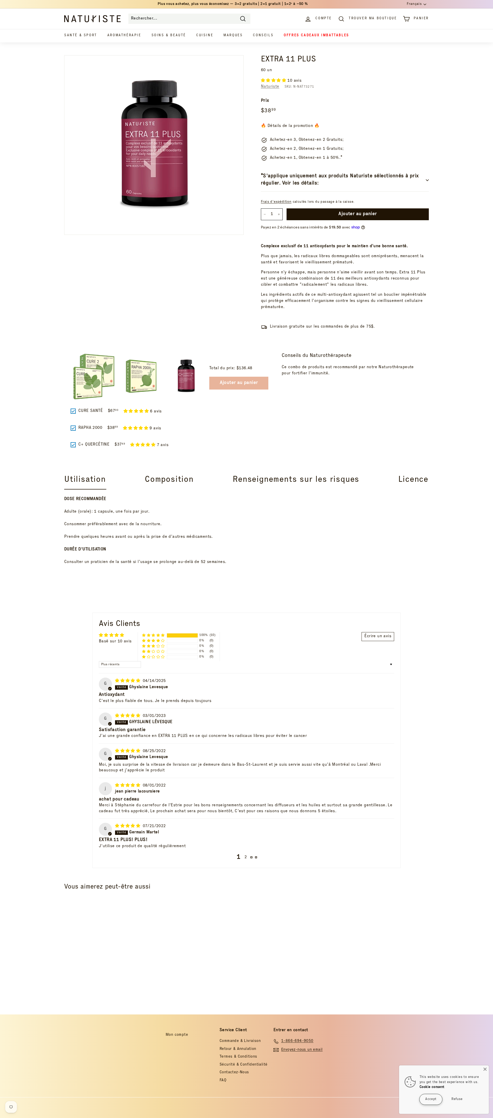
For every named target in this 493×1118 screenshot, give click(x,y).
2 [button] (245, 857)
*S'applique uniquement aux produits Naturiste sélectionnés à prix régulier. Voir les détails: (340, 180)
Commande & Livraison (240, 1041)
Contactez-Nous (234, 1072)
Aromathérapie (124, 35)
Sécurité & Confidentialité (243, 1065)
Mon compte (177, 1035)
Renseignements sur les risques (296, 480)
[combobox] (189, 19)
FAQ (223, 1080)
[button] (274, 81)
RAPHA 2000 (90, 428)
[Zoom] (153, 145)
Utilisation (85, 480)
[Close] (485, 1069)
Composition (169, 480)
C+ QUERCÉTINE (93, 445)
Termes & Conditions (238, 1057)
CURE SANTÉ (90, 411)
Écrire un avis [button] (377, 636)
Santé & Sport (80, 35)
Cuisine (204, 35)
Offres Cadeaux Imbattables (316, 35)
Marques (233, 35)
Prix (265, 101)
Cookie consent (432, 1087)
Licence (413, 480)
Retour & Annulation (238, 1049)
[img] (128, 681)
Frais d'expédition (276, 202)
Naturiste (270, 87)
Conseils (263, 35)
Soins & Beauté (168, 35)
